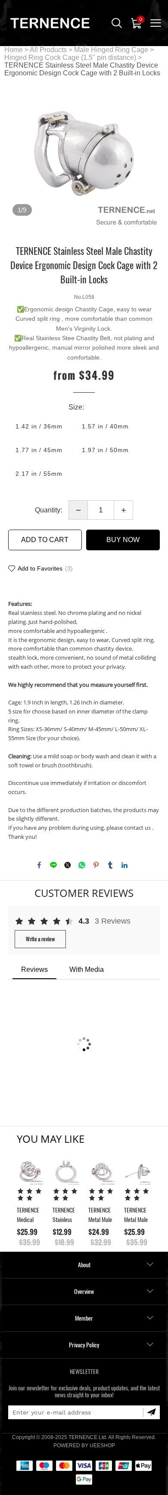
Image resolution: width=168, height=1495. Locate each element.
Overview (84, 1291)
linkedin (124, 865)
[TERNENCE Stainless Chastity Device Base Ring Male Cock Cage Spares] (66, 1171)
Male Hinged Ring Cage (111, 49)
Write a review (40, 939)
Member (84, 1318)
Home (13, 49)
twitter (67, 865)
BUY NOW (123, 539)
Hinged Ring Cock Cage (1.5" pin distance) (70, 57)
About (84, 1265)
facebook (39, 865)
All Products (48, 49)
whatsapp (82, 865)
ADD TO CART (44, 539)
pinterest (96, 865)
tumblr (110, 865)
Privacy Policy (84, 1345)
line (53, 865)
